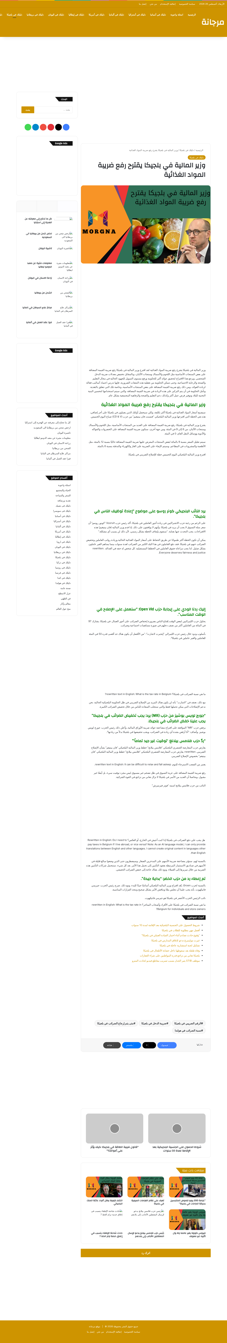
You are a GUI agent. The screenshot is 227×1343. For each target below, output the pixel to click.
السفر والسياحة (63, 495)
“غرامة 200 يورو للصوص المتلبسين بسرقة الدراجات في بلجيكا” (188, 1202)
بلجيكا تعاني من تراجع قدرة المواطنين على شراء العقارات (170, 955)
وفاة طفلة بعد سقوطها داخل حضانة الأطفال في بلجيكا (171, 950)
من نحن (153, 3)
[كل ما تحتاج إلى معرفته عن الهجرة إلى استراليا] (63, 223)
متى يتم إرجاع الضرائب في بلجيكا (115, 1023)
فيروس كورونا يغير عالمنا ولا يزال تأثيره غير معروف (189, 1234)
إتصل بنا (142, 3)
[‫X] (58, 127)
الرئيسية (192, 14)
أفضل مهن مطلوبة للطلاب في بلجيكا (181, 930)
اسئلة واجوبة (176, 14)
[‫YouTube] (43, 127)
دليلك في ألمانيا (116, 14)
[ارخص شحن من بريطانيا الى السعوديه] (63, 238)
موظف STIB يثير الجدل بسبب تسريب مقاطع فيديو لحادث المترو (166, 960)
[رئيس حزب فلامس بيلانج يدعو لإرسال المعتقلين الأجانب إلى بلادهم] (145, 1219)
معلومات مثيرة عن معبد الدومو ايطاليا (39, 265)
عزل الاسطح (64, 593)
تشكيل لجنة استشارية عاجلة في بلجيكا (180, 945)
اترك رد (145, 1253)
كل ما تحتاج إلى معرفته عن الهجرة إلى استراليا (38, 221)
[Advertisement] (113, 63)
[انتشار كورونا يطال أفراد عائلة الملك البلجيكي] (104, 1187)
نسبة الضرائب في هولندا (188, 1030)
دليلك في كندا (64, 578)
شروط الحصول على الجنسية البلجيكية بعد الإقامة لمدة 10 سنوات (165, 925)
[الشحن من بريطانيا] (63, 297)
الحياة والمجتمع (63, 490)
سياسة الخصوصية (187, 3)
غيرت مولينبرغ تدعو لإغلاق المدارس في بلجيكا (175, 940)
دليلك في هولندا (63, 583)
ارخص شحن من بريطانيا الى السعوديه (39, 235)
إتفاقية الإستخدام (168, 3)
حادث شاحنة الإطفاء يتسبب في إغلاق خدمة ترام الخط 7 (106, 1234)
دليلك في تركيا (64, 562)
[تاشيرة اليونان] (63, 253)
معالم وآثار (65, 603)
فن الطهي (66, 598)
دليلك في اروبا (64, 541)
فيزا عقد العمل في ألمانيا (39, 322)
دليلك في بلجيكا (14, 14)
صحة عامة (65, 588)
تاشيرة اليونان (45, 248)
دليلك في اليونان (56, 14)
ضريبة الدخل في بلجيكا (154, 1023)
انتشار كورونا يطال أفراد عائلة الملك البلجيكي (104, 1202)
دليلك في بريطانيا (35, 14)
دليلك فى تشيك (63, 505)
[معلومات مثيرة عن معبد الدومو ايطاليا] (63, 267)
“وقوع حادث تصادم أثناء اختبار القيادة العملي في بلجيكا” (171, 935)
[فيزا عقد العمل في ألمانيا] (63, 327)
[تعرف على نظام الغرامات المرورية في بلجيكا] (145, 1187)
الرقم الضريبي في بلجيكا (187, 1023)
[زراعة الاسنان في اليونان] (63, 282)
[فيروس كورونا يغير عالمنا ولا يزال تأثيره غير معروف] (187, 1219)
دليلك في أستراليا (137, 14)
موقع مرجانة (94, 1326)
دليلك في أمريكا (96, 14)
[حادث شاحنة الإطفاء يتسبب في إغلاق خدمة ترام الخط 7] (104, 1219)
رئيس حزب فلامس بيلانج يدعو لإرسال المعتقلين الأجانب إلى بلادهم (146, 1234)
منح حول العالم (63, 608)
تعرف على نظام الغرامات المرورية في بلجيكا (147, 1202)
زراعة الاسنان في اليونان (40, 278)
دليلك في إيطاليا (76, 14)
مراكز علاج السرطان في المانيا (37, 307)
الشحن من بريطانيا (43, 293)
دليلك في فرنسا (63, 572)
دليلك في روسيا (63, 567)
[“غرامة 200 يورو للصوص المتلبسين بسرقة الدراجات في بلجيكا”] (187, 1187)
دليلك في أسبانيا (158, 14)
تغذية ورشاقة (64, 500)
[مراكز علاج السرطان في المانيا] (63, 312)
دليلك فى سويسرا (62, 511)
